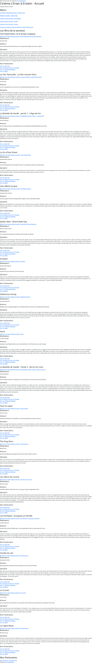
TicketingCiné (22, 1)
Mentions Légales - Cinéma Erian (9, 15)
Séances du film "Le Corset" (18, 593)
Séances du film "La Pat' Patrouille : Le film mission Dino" (26, 77)
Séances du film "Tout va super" (19, 408)
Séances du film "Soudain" (18, 261)
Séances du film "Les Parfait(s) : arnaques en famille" (25, 518)
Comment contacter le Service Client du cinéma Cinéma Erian (16, 27)
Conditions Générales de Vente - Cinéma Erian (12, 13)
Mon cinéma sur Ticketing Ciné (8, 660)
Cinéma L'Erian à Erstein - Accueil (9, 21)
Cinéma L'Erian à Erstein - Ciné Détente (10, 18)
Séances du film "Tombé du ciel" (19, 555)
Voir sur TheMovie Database (7, 69)
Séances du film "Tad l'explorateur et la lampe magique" (26, 36)
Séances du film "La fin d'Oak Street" (21, 155)
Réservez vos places (5, 36)
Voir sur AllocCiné (5, 66)
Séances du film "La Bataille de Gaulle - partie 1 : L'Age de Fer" (27, 116)
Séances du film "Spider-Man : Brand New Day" (24, 224)
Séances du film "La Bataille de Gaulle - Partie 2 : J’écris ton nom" (28, 369)
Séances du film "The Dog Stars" (20, 444)
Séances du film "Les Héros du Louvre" (21, 479)
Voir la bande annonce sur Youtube (9, 68)
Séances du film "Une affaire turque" (21, 189)
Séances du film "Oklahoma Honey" (20, 297)
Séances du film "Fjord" (17, 334)
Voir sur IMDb (4, 71)
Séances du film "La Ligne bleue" (20, 628)
